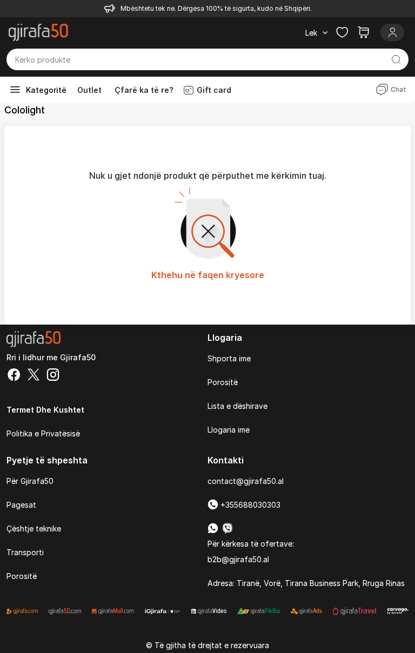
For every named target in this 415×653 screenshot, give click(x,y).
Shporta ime (229, 358)
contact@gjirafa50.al (246, 481)
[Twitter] (33, 376)
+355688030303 (249, 504)
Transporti (25, 552)
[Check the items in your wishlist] (342, 32)
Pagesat (21, 504)
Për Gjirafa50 (29, 481)
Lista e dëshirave (237, 405)
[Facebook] (14, 376)
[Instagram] (53, 376)
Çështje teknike (33, 528)
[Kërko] (396, 59)
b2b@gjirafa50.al (238, 559)
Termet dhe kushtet (45, 409)
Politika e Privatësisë (43, 433)
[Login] (392, 32)
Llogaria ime (229, 429)
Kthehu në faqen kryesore (207, 275)
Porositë (223, 382)
